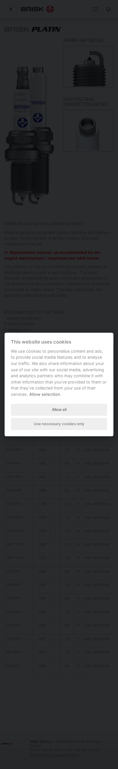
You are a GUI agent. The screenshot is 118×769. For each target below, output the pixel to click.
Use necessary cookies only (59, 423)
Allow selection (44, 394)
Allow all (59, 409)
